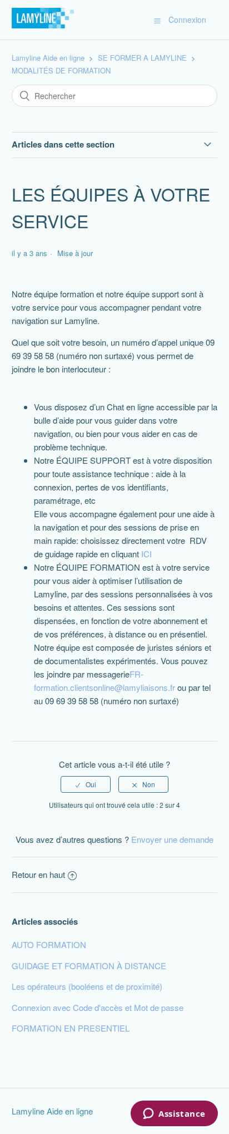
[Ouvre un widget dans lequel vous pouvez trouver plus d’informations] (174, 1114)
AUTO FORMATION (49, 944)
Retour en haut (38, 874)
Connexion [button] (187, 19)
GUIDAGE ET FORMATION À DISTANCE (89, 965)
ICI (146, 553)
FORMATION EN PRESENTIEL (71, 1028)
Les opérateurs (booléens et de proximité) (87, 986)
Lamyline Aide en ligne (48, 57)
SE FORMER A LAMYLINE (142, 57)
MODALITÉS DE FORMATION (61, 70)
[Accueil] (43, 25)
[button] (157, 20)
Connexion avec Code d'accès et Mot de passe (97, 1007)
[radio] (86, 784)
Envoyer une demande (172, 839)
